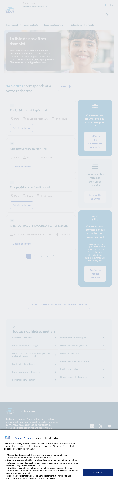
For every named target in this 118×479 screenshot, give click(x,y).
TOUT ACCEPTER (98, 472)
